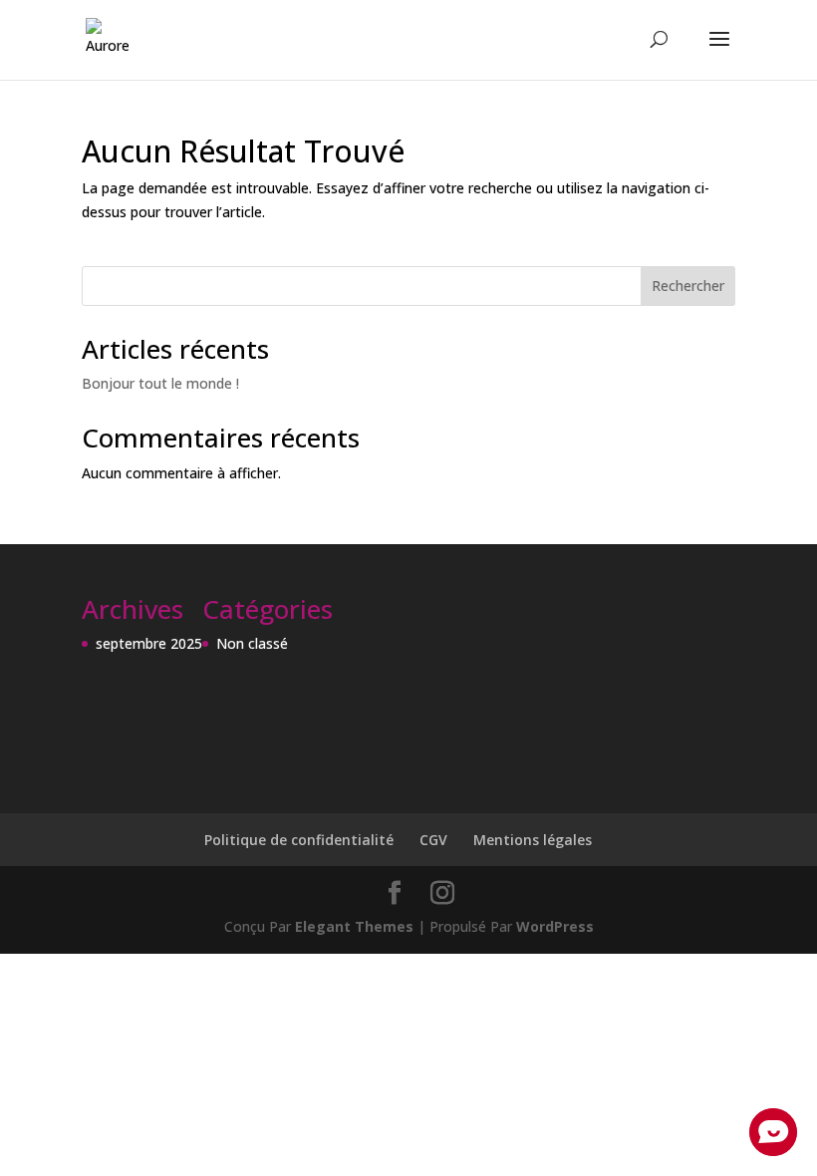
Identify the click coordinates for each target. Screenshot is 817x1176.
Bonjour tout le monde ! (160, 383)
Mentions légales (532, 839)
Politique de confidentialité (299, 839)
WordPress (555, 926)
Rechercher (688, 285)
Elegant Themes (354, 926)
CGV (433, 839)
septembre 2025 (149, 643)
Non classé (252, 643)
